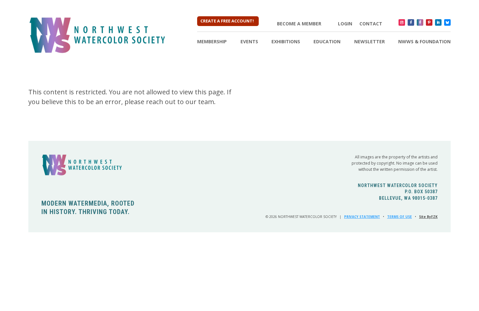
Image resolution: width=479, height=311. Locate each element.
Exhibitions (285, 42)
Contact (370, 23)
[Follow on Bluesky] (447, 22)
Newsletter (369, 42)
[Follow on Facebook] (411, 22)
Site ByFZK (428, 216)
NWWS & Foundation (424, 42)
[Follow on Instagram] (402, 22)
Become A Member (299, 23)
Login (345, 23)
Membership (212, 42)
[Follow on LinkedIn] (438, 22)
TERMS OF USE (399, 216)
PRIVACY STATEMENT (362, 216)
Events (249, 42)
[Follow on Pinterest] (429, 22)
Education (327, 42)
